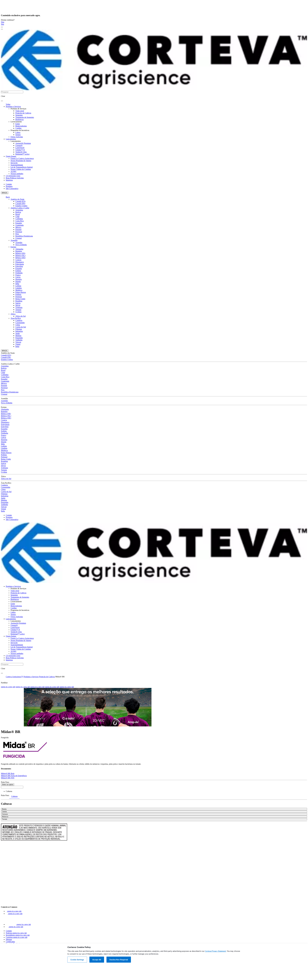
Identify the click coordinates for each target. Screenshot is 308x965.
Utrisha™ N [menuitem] (20, 150)
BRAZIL (4, 193)
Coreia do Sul (20, 327)
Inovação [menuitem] (14, 163)
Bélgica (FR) (20, 253)
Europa (13, 247)
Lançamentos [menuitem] (11, 139)
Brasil (17, 214)
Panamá (18, 230)
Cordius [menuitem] (18, 128)
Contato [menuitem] (9, 184)
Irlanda (18, 281)
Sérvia (17, 305)
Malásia (18, 336)
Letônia (18, 286)
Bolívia (18, 212)
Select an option (7, 784)
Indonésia (19, 331)
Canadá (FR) (20, 204)
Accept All (96, 960)
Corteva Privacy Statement (215, 951)
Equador (18, 223)
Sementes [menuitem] (19, 115)
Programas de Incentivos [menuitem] (20, 130)
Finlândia (18, 273)
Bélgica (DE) (20, 258)
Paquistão (19, 338)
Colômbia (19, 219)
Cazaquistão (20, 323)
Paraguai (18, 232)
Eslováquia (19, 264)
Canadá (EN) (20, 201)
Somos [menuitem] (18, 135)
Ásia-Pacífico (16, 318)
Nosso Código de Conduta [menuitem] (21, 169)
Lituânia (18, 288)
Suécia (17, 303)
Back (8, 197)
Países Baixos (20, 292)
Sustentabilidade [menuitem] (17, 165)
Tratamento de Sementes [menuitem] (24, 117)
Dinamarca (19, 262)
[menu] (2, 29)
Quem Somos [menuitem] (11, 156)
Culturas (9, 791)
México (18, 227)
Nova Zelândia (21, 245)
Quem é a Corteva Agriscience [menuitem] (22, 158)
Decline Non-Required (118, 960)
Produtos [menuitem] (9, 186)
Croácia (18, 260)
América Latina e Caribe (20, 208)
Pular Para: (5, 782)
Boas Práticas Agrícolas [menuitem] (15, 178)
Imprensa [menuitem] (9, 180)
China (17, 325)
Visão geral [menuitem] (19, 111)
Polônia (18, 294)
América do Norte (17, 199)
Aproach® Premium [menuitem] (23, 143)
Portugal (18, 297)
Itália (17, 284)
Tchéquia (18, 307)
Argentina (19, 210)
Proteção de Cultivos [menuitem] (23, 113)
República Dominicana (24, 236)
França (18, 275)
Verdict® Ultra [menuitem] (21, 152)
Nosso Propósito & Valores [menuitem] (21, 161)
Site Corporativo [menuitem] (12, 188)
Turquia (18, 310)
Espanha (18, 268)
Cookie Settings (77, 960)
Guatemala (19, 225)
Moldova (18, 290)
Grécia (17, 277)
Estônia (18, 271)
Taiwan (18, 342)
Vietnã (17, 344)
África (13, 314)
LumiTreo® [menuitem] (19, 148)
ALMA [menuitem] (13, 171)
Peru (17, 234)
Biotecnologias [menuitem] (21, 126)
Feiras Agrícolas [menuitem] (17, 137)
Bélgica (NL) (20, 255)
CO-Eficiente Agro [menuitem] (13, 176)
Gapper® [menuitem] (18, 145)
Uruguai (18, 238)
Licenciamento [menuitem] (16, 122)
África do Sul (20, 316)
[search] (2, 673)
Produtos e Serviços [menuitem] (13, 106)
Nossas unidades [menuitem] (17, 174)
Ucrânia (18, 312)
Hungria (18, 279)
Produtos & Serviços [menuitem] (18, 109)
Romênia (18, 301)
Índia (17, 346)
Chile (17, 217)
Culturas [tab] (14, 796)
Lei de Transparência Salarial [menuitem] (22, 167)
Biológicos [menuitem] (19, 119)
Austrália (14, 240)
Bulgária (18, 251)
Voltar (8, 104)
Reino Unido (20, 299)
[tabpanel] (154, 811)
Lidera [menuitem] (17, 132)
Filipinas (18, 329)
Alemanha (19, 249)
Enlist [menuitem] (17, 124)
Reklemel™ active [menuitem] (22, 154)
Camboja (18, 320)
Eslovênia (19, 266)
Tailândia (18, 340)
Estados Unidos (21, 206)
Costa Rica (19, 221)
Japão (17, 333)
